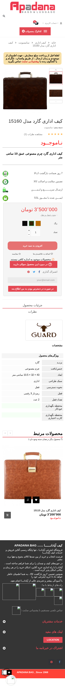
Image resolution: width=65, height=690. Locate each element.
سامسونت (48, 127)
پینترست (28, 271)
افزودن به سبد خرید (32, 245)
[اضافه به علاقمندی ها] (36, 500)
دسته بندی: (58, 127)
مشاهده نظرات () (33, 134)
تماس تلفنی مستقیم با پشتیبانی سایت (42, 610)
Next (55, 69)
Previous (55, 101)
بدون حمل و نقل (48, 215)
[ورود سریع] (59, 23)
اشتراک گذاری (39, 271)
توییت (34, 271)
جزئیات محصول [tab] (32, 305)
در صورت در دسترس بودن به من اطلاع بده (33, 288)
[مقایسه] (27, 500)
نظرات (32, 311)
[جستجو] (4, 16)
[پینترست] (51, 662)
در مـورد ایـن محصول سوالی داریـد (32, 264)
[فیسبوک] (59, 662)
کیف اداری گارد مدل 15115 (47, 510)
